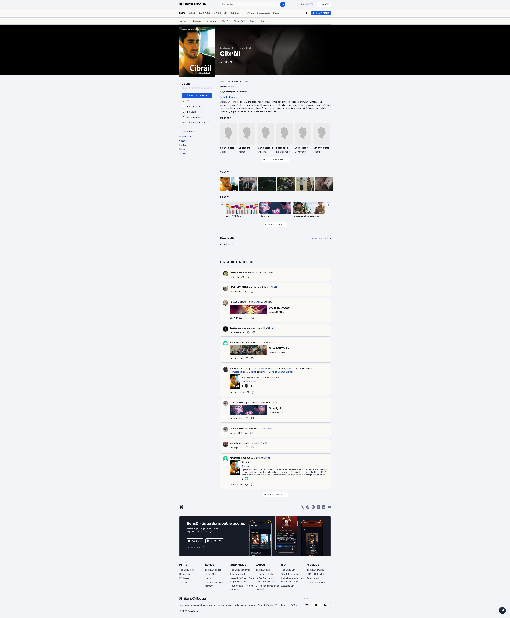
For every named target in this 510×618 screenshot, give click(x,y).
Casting (225, 118)
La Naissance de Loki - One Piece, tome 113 (292, 580)
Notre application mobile (202, 605)
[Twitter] (302, 508)
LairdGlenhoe (237, 272)
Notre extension (225, 605)
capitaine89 (236, 402)
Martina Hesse (265, 147)
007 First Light (237, 574)
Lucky (208, 578)
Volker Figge (301, 147)
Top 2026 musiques (317, 569)
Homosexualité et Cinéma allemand (277, 371)
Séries (209, 564)
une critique (246, 368)
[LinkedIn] (323, 508)
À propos (184, 605)
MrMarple (235, 457)
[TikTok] (318, 508)
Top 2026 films (186, 569)
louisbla (234, 443)
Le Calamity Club (264, 574)
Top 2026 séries (213, 569)
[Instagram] (313, 508)
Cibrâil (248, 48)
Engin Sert (244, 147)
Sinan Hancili (227, 147)
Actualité (183, 582)
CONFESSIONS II (316, 574)
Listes (225, 197)
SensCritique (225, 48)
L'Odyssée (184, 578)
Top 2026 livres (263, 569)
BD (283, 564)
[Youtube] (329, 508)
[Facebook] (307, 508)
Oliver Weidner (321, 147)
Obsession (184, 574)
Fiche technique (228, 97)
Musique (313, 564)
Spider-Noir (210, 574)
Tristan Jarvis (237, 328)
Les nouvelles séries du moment (216, 584)
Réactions (227, 237)
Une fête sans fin (290, 574)
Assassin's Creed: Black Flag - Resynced (242, 580)
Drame (241, 48)
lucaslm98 (235, 342)
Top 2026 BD (288, 569)
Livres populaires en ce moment (267, 587)
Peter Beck (282, 147)
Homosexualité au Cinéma (243, 371)
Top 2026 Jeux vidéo (241, 569)
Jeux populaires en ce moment (241, 587)
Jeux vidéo (238, 564)
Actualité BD (287, 585)
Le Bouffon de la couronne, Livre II (265, 580)
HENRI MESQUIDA (239, 287)
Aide (237, 605)
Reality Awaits (314, 578)
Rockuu (234, 302)
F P (231, 368)
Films (234, 48)
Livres (260, 564)
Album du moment (316, 582)
